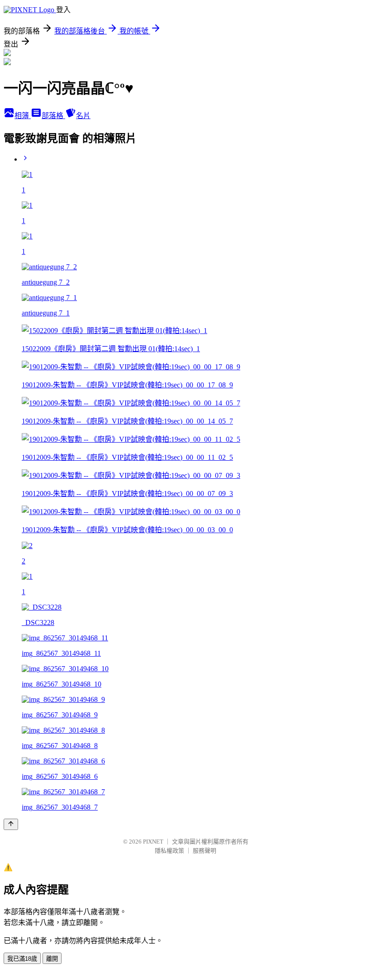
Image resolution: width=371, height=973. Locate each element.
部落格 (53, 115)
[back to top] (11, 824)
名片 (83, 115)
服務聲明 (204, 850)
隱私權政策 (169, 850)
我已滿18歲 (22, 958)
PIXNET (153, 841)
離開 (52, 958)
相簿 (22, 115)
